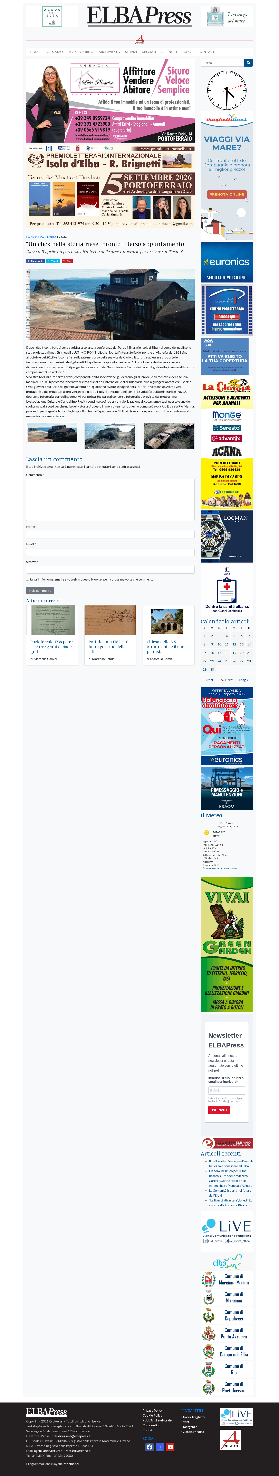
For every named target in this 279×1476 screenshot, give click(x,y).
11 (227, 644)
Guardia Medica (192, 1432)
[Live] (236, 1417)
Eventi (185, 1422)
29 (204, 669)
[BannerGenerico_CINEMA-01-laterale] (227, 310)
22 (204, 661)
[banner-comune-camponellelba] (227, 1352)
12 (234, 644)
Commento (35, 475)
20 (241, 652)
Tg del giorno (80, 52)
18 (227, 652)
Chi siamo (54, 52)
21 (249, 652)
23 (212, 661)
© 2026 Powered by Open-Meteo (220, 868)
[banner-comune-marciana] (227, 1298)
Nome (31, 526)
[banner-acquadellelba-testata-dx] (227, 17)
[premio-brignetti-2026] (110, 186)
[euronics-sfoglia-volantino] (227, 262)
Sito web (32, 562)
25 (227, 661)
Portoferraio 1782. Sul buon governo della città (108, 646)
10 (219, 644)
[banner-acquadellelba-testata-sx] (52, 17)
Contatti (207, 52)
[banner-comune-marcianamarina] (227, 1280)
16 (212, 652)
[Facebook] (149, 1447)
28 (249, 661)
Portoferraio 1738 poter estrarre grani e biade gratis (51, 646)
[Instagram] (160, 1447)
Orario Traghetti (193, 1417)
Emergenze (189, 1427)
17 (219, 652)
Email (31, 544)
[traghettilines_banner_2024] (227, 176)
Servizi (131, 52)
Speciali (149, 52)
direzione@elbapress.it (74, 1436)
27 (241, 661)
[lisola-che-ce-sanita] (227, 590)
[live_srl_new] (227, 1232)
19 (234, 652)
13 (241, 644)
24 (219, 661)
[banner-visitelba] (227, 1262)
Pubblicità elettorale (157, 1420)
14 (249, 644)
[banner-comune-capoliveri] (227, 1316)
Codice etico (151, 1425)
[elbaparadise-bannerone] (110, 101)
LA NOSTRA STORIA (41, 237)
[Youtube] (170, 1447)
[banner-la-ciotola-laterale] (227, 443)
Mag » (243, 680)
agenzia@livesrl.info (48, 1451)
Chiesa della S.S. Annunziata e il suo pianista (165, 646)
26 (234, 661)
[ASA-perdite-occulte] (225, 356)
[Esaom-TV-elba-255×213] (227, 789)
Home (35, 52)
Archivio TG (109, 52)
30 (212, 669)
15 (204, 652)
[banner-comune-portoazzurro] (227, 1334)
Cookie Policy (152, 1415)
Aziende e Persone (177, 52)
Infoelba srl (71, 1464)
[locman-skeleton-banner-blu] (227, 537)
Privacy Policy (153, 1410)
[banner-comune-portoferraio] (227, 1388)
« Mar (209, 680)
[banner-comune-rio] (227, 1370)
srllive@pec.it (80, 1451)
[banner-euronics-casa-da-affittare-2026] (227, 726)
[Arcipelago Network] (230, 1439)
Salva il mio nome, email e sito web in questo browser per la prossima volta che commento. (91, 579)
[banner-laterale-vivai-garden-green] (227, 945)
